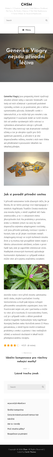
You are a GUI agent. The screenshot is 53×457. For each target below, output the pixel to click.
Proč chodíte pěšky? (16, 428)
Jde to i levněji (13, 423)
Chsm (26, 5)
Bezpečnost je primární (17, 433)
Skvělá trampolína (15, 409)
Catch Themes (30, 452)
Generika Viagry (11, 96)
